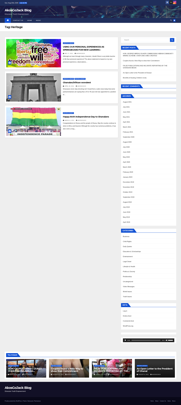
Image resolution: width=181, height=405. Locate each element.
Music (38, 20)
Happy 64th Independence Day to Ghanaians (86, 116)
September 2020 (128, 137)
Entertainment (128, 256)
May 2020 (126, 157)
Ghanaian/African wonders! (77, 82)
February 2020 (128, 172)
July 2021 (126, 107)
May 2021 (126, 117)
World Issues (127, 291)
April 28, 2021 (69, 86)
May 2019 (126, 217)
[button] (171, 20)
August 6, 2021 (143, 374)
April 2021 (126, 122)
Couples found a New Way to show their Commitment (141, 61)
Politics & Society (80, 78)
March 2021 (127, 127)
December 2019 (128, 182)
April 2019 (126, 222)
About (156, 401)
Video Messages (128, 286)
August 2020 (127, 142)
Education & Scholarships (132, 251)
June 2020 (126, 152)
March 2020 (127, 167)
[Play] (125, 340)
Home (29, 20)
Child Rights (127, 241)
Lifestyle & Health (68, 43)
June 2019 (126, 212)
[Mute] (167, 340)
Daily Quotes (127, 246)
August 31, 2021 (15, 374)
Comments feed (128, 321)
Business (126, 236)
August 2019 (127, 202)
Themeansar (37, 401)
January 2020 (127, 177)
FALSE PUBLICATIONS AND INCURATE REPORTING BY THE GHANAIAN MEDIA (111, 371)
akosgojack (80, 53)
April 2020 (126, 162)
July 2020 (126, 147)
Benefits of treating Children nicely (134, 78)
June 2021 (126, 112)
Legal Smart (127, 261)
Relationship (127, 276)
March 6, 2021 (70, 120)
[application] (148, 340)
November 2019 (128, 187)
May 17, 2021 (69, 53)
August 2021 (127, 102)
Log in (125, 311)
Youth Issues (127, 296)
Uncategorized (128, 281)
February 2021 (128, 132)
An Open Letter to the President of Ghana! (137, 73)
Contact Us (18, 20)
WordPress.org (128, 326)
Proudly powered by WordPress (13, 401)
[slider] (170, 340)
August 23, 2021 (101, 374)
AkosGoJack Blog (18, 10)
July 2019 (126, 207)
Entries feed (127, 316)
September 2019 (128, 197)
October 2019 (127, 192)
